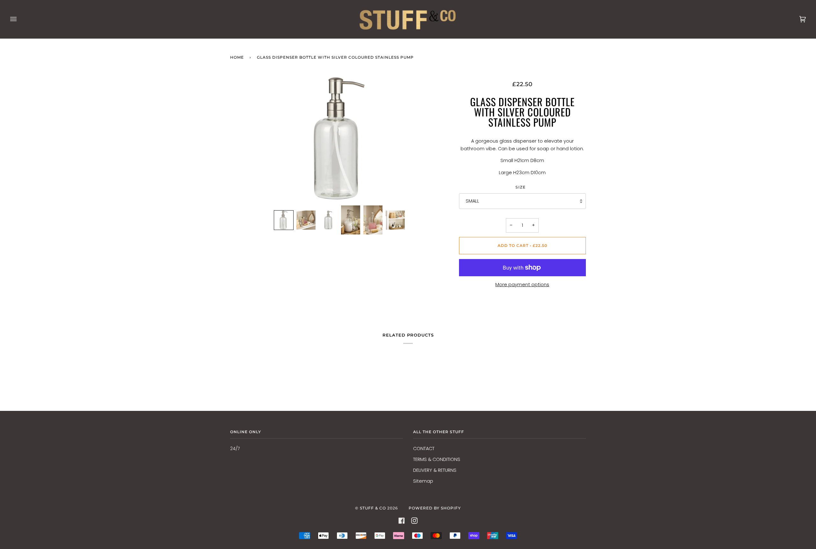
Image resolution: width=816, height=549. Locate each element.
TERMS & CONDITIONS (436, 459)
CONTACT (423, 448)
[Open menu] (19, 19)
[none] (284, 220)
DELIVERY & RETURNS (434, 470)
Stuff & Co (373, 508)
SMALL (472, 201)
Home (237, 57)
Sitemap (423, 481)
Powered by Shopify (435, 508)
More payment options (522, 284)
